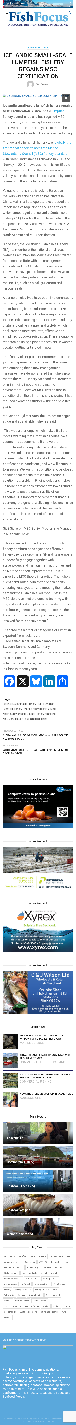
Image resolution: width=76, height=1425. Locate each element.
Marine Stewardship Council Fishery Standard (29, 713)
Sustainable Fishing (36, 718)
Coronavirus (30, 1262)
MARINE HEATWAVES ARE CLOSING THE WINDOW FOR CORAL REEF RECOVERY (41, 1037)
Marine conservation (13, 1279)
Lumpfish (48, 703)
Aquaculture (30, 1097)
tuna (64, 1312)
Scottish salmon (22, 1301)
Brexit (32, 1256)
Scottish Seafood (39, 1301)
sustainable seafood (49, 1312)
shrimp (66, 1306)
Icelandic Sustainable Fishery (19, 703)
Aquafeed (22, 1256)
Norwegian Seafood (23, 1290)
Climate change (56, 1256)
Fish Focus (42, 84)
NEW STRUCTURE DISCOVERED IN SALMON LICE (46, 1093)
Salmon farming (35, 1295)
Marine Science (32, 1042)
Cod (68, 1256)
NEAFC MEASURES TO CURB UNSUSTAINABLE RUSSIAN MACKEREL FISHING (45, 1076)
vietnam (7, 1317)
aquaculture (9, 1256)
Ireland (54, 1273)
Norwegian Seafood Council (46, 1290)
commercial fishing (12, 1262)
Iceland (59, 1062)
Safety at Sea (9, 1295)
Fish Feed (46, 1268)
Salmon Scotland (53, 1295)
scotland (8, 1301)
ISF (40, 703)
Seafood (56, 1306)
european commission (13, 1268)
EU (66, 1262)
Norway (7, 1290)
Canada (42, 1256)
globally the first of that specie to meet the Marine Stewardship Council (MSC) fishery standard (37, 148)
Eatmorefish (56, 1262)
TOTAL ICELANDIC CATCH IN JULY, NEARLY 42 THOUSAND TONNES (45, 1057)
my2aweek (25, 1284)
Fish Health (60, 1268)
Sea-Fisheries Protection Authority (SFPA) (21, 1306)
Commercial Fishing (38, 48)
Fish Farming (33, 1268)
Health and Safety (29, 1273)
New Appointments (42, 1284)
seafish (46, 1306)
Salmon (21, 1295)
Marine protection (50, 1279)
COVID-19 (43, 1262)
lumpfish (58, 111)
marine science (10, 1284)
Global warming (11, 1273)
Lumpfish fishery (12, 708)
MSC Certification (13, 718)
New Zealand (59, 1284)
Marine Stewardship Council (40, 708)
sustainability (10, 1312)
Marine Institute (32, 1279)
